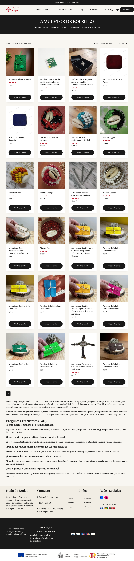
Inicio (70, 499)
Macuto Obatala (109, 193)
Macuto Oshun (15, 193)
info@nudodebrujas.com (47, 497)
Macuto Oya (45, 248)
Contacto (94, 10)
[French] (103, 508)
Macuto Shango (46, 193)
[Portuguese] (111, 508)
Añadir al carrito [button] (20, 97)
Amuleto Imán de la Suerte (20, 79)
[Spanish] (113, 508)
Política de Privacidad (46, 531)
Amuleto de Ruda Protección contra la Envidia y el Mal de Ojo (18, 250)
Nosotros (87, 499)
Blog (81, 10)
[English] (101, 508)
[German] (106, 508)
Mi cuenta (126, 10)
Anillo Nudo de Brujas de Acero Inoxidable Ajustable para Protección (82, 82)
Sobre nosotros (65, 10)
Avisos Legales (46, 527)
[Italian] (108, 508)
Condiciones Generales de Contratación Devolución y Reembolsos (41, 538)
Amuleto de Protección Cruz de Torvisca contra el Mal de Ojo (82, 366)
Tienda (71, 503)
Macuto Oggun (109, 137)
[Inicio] (35, 27)
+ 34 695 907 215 (44, 503)
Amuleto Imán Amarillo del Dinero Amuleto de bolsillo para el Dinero (50, 82)
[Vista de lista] (126, 43)
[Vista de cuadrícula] (122, 43)
